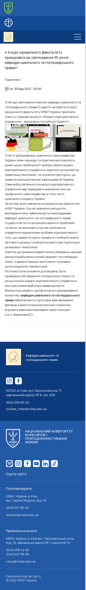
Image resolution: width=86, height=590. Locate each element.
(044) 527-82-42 (17, 508)
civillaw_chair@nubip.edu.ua (26, 409)
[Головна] (8, 8)
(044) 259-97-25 (17, 402)
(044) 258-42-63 (17, 550)
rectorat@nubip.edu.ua (22, 515)
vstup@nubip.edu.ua (20, 561)
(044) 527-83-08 (17, 554)
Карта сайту (16, 474)
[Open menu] (77, 37)
